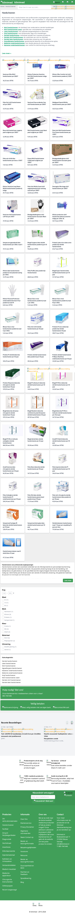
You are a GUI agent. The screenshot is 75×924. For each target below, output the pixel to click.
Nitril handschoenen (9, 666)
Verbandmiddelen (9, 865)
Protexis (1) (8, 617)
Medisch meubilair (9, 869)
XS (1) (6, 605)
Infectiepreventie (8, 851)
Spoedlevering (26, 878)
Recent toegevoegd (9, 890)
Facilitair (5, 829)
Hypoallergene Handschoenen (12, 668)
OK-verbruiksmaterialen (9, 820)
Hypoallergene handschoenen (14, 41)
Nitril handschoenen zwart (11, 678)
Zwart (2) (7, 632)
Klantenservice (26, 823)
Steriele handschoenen (9, 661)
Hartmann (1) (8, 611)
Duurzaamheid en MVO (27, 867)
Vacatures (24, 851)
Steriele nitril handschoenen (11, 680)
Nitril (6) (7, 638)
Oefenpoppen (7, 886)
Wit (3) (6, 629)
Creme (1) (7, 626)
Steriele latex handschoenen (11, 682)
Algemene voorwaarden (25, 832)
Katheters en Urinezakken (7, 860)
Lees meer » (6, 53)
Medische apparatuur (6, 874)
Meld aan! (49, 801)
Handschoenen (8, 825)
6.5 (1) (6, 600)
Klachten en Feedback (25, 873)
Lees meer (67, 580)
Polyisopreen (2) (9, 641)
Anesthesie (6, 847)
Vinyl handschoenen (8, 675)
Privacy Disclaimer (27, 827)
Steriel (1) (7, 650)
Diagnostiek (6, 839)
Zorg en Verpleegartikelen (9, 834)
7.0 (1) (6, 603)
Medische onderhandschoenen (12, 673)
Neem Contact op (27, 837)
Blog (22, 882)
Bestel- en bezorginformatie (27, 842)
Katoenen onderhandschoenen (12, 671)
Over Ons (24, 819)
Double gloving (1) (10, 647)
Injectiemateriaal (8, 855)
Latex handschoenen (9, 663)
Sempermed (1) (9, 620)
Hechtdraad (6, 843)
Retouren (24, 855)
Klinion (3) (7, 614)
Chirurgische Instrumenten (7, 880)
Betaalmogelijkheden (28, 847)
